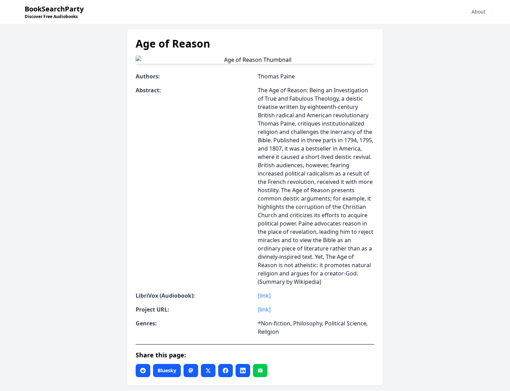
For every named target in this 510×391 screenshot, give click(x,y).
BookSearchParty (54, 11)
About (478, 11)
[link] (264, 295)
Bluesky (167, 370)
